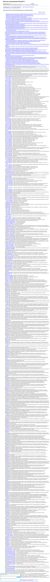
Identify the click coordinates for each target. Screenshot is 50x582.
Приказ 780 (8, 506)
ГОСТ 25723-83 (8, 101)
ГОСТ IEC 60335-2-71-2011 (10, 172)
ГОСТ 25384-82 (8, 91)
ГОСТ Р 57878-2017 (9, 197)
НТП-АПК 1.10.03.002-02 (10, 220)
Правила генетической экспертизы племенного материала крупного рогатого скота (20, 59)
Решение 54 (8, 542)
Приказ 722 (8, 499)
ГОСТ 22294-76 (8, 86)
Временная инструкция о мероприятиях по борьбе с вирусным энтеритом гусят (19, 14)
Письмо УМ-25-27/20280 (10, 247)
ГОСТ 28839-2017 (9, 132)
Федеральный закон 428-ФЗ (10, 562)
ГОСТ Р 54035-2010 (9, 183)
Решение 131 (8, 536)
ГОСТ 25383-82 (8, 90)
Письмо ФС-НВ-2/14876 (10, 249)
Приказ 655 (8, 473)
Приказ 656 (8, 475)
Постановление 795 (9, 265)
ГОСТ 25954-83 (8, 105)
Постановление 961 (9, 273)
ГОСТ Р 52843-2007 (9, 180)
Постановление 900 (9, 272)
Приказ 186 (8, 338)
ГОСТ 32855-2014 (9, 145)
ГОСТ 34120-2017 (9, 162)
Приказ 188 (8, 340)
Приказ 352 (8, 387)
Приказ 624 (8, 458)
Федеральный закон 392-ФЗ (10, 557)
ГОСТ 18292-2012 (9, 81)
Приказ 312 (8, 370)
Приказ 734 (8, 501)
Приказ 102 (8, 283)
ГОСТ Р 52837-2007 (9, 179)
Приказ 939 (8, 520)
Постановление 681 (9, 262)
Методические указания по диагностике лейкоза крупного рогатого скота (18, 43)
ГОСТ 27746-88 (8, 121)
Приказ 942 (8, 522)
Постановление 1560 (9, 257)
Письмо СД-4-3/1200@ (10, 244)
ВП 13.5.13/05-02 (9, 73)
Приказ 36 (7, 392)
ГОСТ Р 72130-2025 (9, 201)
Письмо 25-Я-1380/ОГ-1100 (10, 241)
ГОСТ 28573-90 (8, 131)
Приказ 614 (8, 449)
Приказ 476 (8, 418)
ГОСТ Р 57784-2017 (9, 195)
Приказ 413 (8, 404)
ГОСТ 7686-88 (8, 171)
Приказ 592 (8, 441)
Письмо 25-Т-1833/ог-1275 (10, 229)
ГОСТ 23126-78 (8, 87)
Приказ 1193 (8, 285)
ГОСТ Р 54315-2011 (9, 185)
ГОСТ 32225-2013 (9, 142)
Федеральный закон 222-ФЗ (10, 556)
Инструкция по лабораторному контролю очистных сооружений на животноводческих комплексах (22, 20)
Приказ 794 (8, 509)
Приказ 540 (8, 430)
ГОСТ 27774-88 (8, 123)
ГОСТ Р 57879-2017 (9, 199)
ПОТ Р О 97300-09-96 (9, 276)
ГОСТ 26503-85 (8, 118)
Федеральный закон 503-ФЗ (10, 569)
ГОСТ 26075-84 (8, 113)
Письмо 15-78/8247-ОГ (10, 223)
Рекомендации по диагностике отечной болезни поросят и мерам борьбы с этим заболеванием (22, 61)
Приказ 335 (8, 379)
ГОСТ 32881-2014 (9, 147)
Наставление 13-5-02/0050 (10, 219)
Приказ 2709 (8, 361)
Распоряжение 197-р (9, 529)
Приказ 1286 (8, 300)
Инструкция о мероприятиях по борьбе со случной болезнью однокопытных (19, 17)
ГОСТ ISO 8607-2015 (9, 175)
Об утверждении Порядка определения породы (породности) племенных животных (20, 55)
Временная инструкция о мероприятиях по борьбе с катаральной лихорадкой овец (20, 15)
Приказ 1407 (8, 311)
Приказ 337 (8, 384)
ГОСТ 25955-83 (8, 106)
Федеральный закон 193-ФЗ (10, 552)
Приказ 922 (8, 515)
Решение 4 (8, 539)
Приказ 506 (8, 425)
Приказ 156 (8, 321)
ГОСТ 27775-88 (8, 125)
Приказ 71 (7, 494)
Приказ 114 (8, 284)
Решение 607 (8, 544)
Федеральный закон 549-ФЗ (10, 570)
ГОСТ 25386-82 (8, 93)
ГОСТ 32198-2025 (9, 138)
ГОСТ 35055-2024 (9, 167)
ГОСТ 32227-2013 (9, 143)
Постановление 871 (9, 268)
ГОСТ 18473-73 (8, 82)
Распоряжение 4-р (9, 533)
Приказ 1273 (8, 292)
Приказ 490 (8, 424)
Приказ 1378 (8, 308)
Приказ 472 (8, 414)
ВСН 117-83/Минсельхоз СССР (11, 76)
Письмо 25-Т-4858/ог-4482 (10, 233)
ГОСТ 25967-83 (8, 109)
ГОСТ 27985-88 (8, 126)
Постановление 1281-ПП (10, 256)
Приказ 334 (8, 377)
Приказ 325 (8, 374)
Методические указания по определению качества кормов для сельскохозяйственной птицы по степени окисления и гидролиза (27, 52)
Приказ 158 (8, 327)
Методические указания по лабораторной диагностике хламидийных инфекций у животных (21, 48)
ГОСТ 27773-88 (8, 122)
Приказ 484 (8, 421)
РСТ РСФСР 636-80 (9, 548)
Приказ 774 (8, 502)
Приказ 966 (8, 527)
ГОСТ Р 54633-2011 (9, 187)
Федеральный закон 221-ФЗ (10, 555)
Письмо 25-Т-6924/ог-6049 (10, 236)
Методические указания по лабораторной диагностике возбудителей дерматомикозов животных (22, 47)
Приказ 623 (8, 455)
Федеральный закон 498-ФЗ (10, 567)
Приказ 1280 (8, 294)
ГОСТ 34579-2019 (9, 166)
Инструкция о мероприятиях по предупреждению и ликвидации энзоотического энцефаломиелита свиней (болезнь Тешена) (27, 18)
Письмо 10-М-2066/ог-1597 (10, 222)
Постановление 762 (9, 264)
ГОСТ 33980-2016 (9, 159)
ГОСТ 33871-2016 (9, 156)
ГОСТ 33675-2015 (9, 150)
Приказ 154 (8, 319)
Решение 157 (8, 538)
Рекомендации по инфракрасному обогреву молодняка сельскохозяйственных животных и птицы (22, 62)
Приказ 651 (8, 470)
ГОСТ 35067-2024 (9, 168)
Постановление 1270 (9, 254)
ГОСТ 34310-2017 (9, 164)
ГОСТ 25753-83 (8, 102)
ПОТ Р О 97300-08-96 (9, 275)
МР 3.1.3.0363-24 (9, 215)
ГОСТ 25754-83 (8, 103)
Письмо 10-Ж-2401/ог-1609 (10, 221)
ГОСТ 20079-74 (8, 85)
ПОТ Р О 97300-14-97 (9, 278)
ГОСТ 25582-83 (8, 97)
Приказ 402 (8, 393)
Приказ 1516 (8, 315)
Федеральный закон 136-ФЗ (10, 550)
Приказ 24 (7, 353)
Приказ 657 (8, 481)
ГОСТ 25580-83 (8, 95)
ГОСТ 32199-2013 (9, 139)
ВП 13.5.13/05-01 (9, 69)
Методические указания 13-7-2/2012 (12, 213)
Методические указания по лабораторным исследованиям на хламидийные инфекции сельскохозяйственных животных (26, 51)
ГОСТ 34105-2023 (9, 161)
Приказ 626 (8, 461)
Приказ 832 (8, 511)
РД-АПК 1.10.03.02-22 (9, 535)
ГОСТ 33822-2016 (9, 151)
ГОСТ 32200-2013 (9, 140)
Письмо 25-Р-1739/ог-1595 (10, 228)
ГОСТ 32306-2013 (9, 144)
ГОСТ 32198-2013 (9, 137)
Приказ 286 (8, 363)
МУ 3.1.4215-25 (8, 218)
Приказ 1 (7, 280)
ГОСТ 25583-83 (8, 98)
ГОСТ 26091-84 (8, 116)
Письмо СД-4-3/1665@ (10, 245)
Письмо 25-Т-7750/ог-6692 (10, 238)
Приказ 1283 (8, 296)
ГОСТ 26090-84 (8, 114)
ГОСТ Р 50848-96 (9, 177)
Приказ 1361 (8, 307)
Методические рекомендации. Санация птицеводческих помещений (17, 42)
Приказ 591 (8, 438)
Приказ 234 (8, 350)
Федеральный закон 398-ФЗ (10, 561)
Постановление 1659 (9, 258)
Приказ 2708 (8, 359)
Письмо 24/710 (8, 224)
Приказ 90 (7, 514)
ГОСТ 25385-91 (8, 92)
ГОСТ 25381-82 (8, 88)
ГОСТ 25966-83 (8, 107)
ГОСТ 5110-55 (8, 169)
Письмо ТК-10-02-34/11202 (10, 246)
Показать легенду (42, 12)
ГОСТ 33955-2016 (9, 158)
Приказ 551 (8, 431)
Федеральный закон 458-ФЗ (10, 564)
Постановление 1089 (9, 252)
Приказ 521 (8, 428)
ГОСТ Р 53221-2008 (9, 181)
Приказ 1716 (8, 336)
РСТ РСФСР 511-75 (9, 547)
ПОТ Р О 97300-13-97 (9, 277)
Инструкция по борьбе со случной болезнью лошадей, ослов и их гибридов (18, 19)
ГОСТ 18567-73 (8, 84)
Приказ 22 (7, 346)
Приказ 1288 (8, 303)
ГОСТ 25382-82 (8, 89)
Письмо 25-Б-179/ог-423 (10, 225)
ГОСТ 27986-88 (8, 127)
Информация (8, 203)
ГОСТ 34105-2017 (9, 160)
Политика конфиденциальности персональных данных (26, 580)
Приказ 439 (8, 411)
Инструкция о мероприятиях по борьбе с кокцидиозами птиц (16, 16)
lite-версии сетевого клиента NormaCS (31, 4)
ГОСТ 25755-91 (8, 104)
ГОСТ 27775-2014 (9, 124)
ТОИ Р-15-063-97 (9, 549)
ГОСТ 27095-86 (8, 119)
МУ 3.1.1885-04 (8, 217)
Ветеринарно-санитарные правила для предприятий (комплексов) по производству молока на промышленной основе (26, 13)
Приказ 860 (8, 512)
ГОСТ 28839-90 (8, 133)
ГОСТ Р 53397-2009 (9, 182)
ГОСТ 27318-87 (8, 120)
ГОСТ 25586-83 (8, 99)
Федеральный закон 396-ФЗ (10, 559)
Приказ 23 (7, 348)
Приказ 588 (8, 435)
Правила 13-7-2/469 (9, 279)
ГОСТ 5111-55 (8, 170)
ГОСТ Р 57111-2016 (9, 193)
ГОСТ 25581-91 (8, 96)
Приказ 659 (8, 486)
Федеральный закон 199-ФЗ (10, 553)
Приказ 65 (7, 467)
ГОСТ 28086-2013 (9, 128)
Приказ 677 (8, 490)
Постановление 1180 (9, 253)
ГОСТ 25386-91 (8, 94)
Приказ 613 (8, 446)
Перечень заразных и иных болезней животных (14, 56)
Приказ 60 (7, 443)
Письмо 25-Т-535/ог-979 (10, 234)
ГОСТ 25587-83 (8, 100)
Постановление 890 (9, 269)
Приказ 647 (8, 462)
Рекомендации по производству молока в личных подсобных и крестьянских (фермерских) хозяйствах (23, 63)
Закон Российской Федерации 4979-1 (12, 202)
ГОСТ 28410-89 (8, 129)
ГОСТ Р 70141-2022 (9, 200)
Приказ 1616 (8, 330)
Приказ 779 (8, 504)
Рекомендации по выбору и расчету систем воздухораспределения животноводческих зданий (21, 60)
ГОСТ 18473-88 (8, 83)
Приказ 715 (8, 497)
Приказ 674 (8, 489)
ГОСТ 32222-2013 (9, 141)
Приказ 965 (8, 525)
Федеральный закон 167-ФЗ (10, 551)
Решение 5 (8, 541)
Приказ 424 (8, 406)
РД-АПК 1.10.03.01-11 (9, 534)
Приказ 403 (8, 398)
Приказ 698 (8, 492)
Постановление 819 (9, 266)
